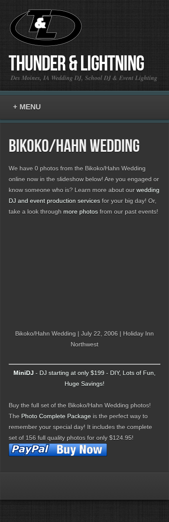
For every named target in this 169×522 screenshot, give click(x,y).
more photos (80, 211)
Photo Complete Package (56, 416)
